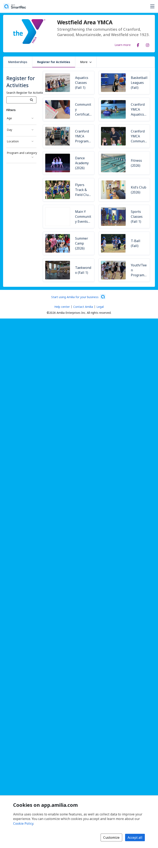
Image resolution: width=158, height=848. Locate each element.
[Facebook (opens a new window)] (138, 44)
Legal (100, 307)
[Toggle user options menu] (152, 6)
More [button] (83, 62)
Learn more (123, 45)
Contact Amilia (83, 307)
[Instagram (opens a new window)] (147, 44)
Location (13, 141)
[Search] (31, 99)
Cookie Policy (23, 823)
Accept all (135, 837)
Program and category (21, 153)
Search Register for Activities (25, 93)
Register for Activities (53, 62)
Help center (62, 307)
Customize (111, 837)
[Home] (14, 6)
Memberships (17, 62)
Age (9, 118)
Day (9, 130)
